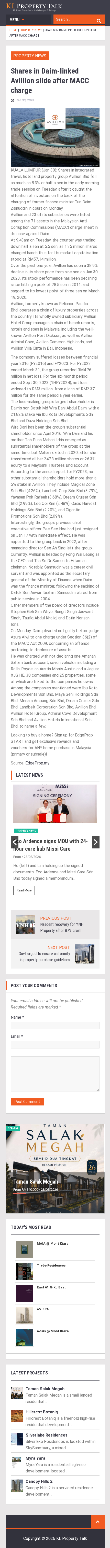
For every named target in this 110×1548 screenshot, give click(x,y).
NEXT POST (59, 947)
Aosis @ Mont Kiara (53, 1331)
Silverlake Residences (47, 1435)
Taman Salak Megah (35, 1181)
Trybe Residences (51, 1265)
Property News (29, 55)
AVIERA (43, 1309)
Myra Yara (35, 1458)
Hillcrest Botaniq (42, 1412)
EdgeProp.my (37, 763)
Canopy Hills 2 (39, 1481)
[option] (55, 842)
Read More (24, 890)
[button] (14, 842)
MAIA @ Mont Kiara (53, 1243)
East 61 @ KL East (51, 1287)
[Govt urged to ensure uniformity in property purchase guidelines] (84, 953)
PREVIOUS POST (56, 918)
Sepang (13, 1128)
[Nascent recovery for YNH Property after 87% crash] (25, 924)
